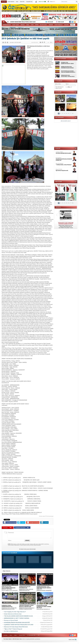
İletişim (15, 635)
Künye (11, 635)
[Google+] (7, 42)
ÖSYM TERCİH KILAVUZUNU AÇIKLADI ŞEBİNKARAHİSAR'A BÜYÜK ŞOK (68, 72)
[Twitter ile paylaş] (72, 22)
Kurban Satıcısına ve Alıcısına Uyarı (13, 614)
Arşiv (17, 1)
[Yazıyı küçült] (48, 42)
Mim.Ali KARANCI (64, 164)
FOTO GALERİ (58, 92)
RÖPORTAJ (58, 207)
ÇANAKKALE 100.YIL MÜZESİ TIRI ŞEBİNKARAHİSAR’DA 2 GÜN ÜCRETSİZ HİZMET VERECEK (9, 607)
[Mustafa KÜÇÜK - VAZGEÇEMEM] (71, 188)
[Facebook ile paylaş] (70, 22)
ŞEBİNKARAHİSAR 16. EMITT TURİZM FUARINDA (16, 618)
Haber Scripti (71, 639)
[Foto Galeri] (49, 21)
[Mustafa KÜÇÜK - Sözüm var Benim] (60, 188)
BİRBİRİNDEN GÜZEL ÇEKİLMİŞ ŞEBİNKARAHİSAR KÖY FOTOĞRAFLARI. (26, 588)
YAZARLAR (57, 148)
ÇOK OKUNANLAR (59, 117)
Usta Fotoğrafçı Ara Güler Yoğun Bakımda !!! (15, 611)
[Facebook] (3, 42)
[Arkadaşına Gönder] (42, 42)
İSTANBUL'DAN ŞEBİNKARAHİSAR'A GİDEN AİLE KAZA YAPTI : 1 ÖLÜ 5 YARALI (67, 63)
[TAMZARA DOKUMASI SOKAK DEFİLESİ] (60, 107)
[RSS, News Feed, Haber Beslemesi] (75, 22)
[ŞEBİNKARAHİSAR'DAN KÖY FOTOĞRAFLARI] (71, 98)
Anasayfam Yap (29, 1)
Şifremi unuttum (59, 88)
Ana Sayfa (4, 1)
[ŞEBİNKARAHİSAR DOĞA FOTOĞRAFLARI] (71, 107)
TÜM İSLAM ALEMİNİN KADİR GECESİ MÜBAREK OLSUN (18, 616)
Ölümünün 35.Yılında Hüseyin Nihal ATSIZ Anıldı (16, 626)
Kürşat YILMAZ (62, 170)
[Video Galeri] (60, 21)
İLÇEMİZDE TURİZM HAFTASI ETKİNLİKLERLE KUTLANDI (18, 624)
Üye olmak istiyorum (59, 86)
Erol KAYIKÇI (64, 159)
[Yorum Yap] (40, 42)
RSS (38, 635)
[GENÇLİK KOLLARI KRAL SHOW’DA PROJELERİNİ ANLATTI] (60, 197)
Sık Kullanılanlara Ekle (31, 635)
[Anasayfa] (4, 21)
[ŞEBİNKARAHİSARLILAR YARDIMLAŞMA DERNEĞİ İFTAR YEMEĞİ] (60, 98)
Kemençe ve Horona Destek (11, 620)
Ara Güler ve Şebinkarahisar (11, 631)
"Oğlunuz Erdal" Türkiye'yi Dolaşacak (13, 629)
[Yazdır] (44, 42)
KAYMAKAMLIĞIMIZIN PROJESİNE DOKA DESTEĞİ (17, 622)
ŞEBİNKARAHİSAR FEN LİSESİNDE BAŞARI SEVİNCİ (67, 67)
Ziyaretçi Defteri (22, 635)
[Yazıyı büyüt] (51, 42)
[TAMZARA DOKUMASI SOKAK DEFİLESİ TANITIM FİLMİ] (71, 197)
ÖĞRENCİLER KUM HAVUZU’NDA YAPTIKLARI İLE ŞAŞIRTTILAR (68, 76)
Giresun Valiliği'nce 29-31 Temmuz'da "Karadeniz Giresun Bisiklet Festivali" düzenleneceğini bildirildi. (9, 588)
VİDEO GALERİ (58, 181)
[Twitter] (5, 42)
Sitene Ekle (22, 1)
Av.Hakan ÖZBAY (63, 152)
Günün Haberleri (11, 1)
